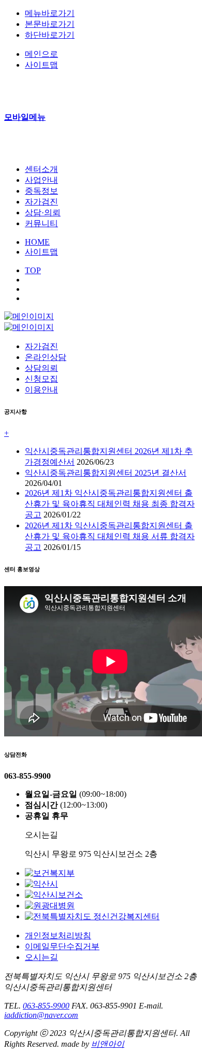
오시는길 (41, 957)
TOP (33, 270)
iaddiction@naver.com (41, 1015)
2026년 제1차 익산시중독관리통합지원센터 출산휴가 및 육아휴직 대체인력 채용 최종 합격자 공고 (110, 504)
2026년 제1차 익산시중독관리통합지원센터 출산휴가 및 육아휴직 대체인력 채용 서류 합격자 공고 (110, 536)
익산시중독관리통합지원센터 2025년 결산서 (105, 472)
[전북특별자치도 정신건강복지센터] (92, 916)
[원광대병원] (50, 905)
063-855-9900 (46, 1005)
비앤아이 (107, 1044)
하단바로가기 (50, 34)
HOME (37, 242)
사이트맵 (41, 251)
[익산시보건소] (54, 894)
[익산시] (41, 883)
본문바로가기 (50, 24)
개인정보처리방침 (58, 935)
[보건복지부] (50, 873)
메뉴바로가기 (50, 13)
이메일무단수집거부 (62, 946)
